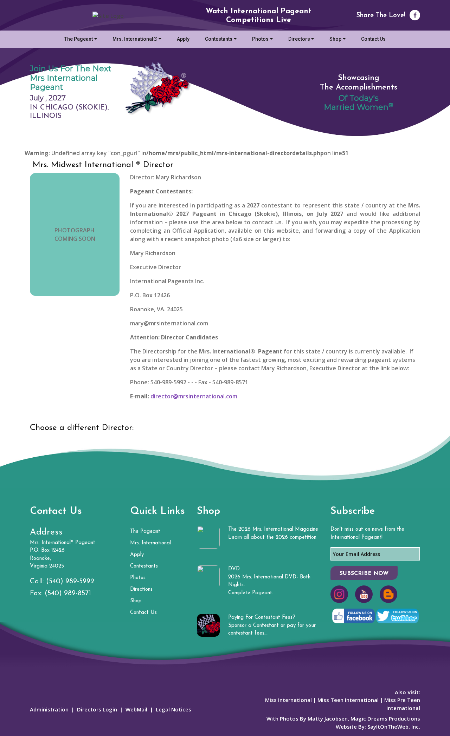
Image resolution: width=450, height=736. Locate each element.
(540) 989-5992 (70, 581)
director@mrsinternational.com (193, 396)
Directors (299, 39)
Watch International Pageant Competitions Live (258, 16)
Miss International (288, 699)
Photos (260, 39)
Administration (49, 709)
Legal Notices (173, 709)
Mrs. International (150, 543)
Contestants (218, 39)
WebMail (136, 709)
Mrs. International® (135, 39)
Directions (141, 589)
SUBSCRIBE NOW (364, 573)
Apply (183, 39)
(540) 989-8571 (68, 593)
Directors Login (97, 709)
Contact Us (373, 39)
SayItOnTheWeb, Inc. (393, 726)
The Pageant (78, 39)
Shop (335, 39)
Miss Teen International (348, 699)
